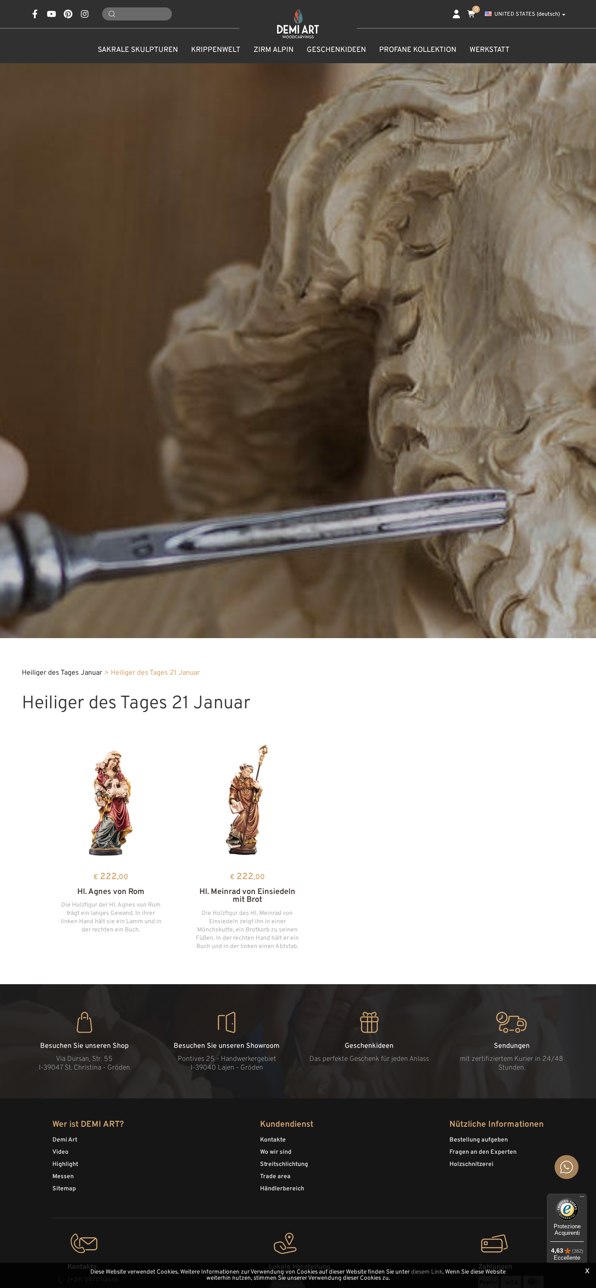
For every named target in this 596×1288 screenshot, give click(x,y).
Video (60, 1152)
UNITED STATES (527, 14)
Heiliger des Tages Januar (62, 673)
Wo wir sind (275, 1152)
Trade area (275, 1176)
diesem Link (426, 1272)
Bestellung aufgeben (478, 1140)
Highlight (65, 1164)
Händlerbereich (282, 1189)
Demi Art (64, 1140)
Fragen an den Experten (483, 1152)
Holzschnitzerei (471, 1164)
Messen (63, 1176)
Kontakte (273, 1140)
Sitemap (64, 1189)
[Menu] (582, 1198)
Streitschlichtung (284, 1164)
